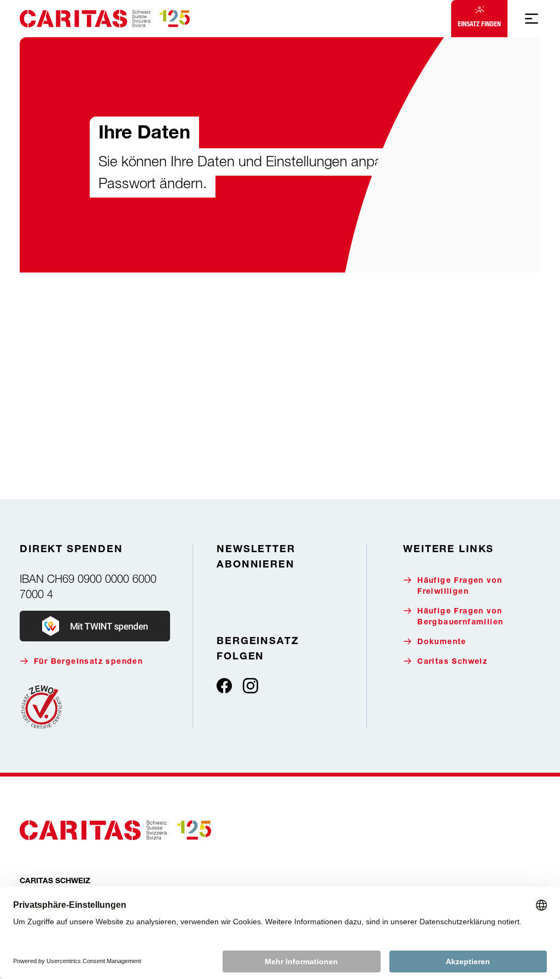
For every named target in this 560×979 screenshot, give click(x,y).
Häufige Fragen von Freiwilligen (459, 586)
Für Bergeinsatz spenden (88, 662)
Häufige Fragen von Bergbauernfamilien (460, 617)
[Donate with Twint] (95, 626)
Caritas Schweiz (452, 662)
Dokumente (441, 642)
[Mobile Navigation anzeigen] (531, 18)
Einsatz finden (479, 24)
